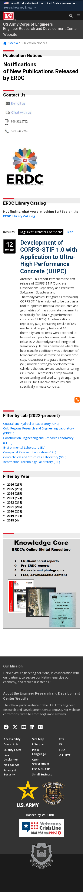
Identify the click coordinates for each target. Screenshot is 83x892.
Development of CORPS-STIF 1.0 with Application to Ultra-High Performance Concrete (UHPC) (48, 257)
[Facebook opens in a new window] (6, 727)
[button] (20, 8)
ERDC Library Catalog (19, 216)
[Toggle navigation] (76, 16)
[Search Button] (69, 16)
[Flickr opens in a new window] (40, 727)
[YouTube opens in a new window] (23, 727)
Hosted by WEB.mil (40, 815)
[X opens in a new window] (15, 727)
